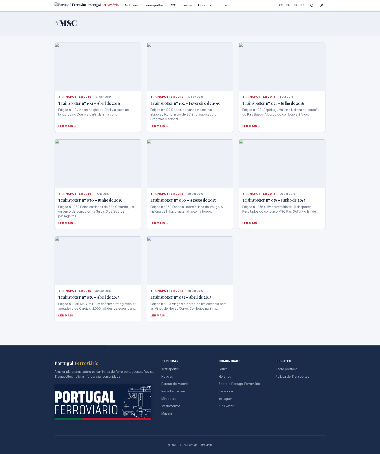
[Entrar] (321, 5)
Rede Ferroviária (173, 391)
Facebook (226, 391)
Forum (223, 369)
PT (281, 5)
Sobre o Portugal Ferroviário (239, 384)
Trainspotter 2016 (258, 96)
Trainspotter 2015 (166, 193)
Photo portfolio (286, 369)
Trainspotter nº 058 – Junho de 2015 (273, 200)
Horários (204, 5)
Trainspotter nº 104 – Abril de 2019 (89, 103)
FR (295, 5)
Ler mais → (67, 126)
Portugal (103, 5)
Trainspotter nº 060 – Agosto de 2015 (183, 200)
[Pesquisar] (312, 5)
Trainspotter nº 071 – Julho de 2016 (273, 103)
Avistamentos (170, 406)
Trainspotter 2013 (166, 290)
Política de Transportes (292, 376)
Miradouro (168, 399)
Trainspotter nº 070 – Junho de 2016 (90, 200)
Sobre (222, 5)
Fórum (187, 5)
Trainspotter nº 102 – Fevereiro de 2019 (185, 103)
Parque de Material (175, 384)
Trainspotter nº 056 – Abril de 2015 (88, 297)
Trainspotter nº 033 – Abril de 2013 (181, 297)
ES (302, 5)
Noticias (131, 5)
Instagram (225, 399)
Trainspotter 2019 (74, 96)
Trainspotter (153, 5)
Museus (167, 413)
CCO (173, 5)
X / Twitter (226, 406)
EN (288, 5)
